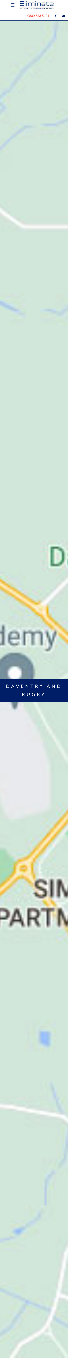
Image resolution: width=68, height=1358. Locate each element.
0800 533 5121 (38, 16)
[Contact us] (63, 16)
